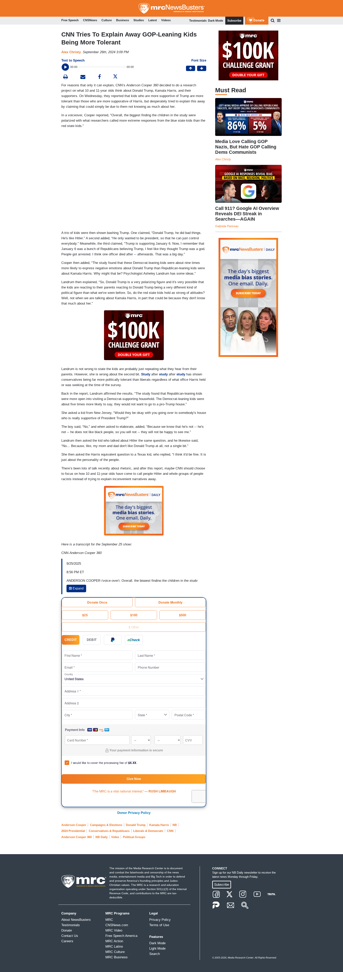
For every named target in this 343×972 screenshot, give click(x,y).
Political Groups (134, 837)
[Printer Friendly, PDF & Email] (82, 77)
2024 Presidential (73, 831)
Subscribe (234, 20)
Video (115, 837)
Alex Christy (71, 52)
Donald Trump (135, 825)
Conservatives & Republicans (109, 831)
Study (145, 374)
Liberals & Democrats (148, 831)
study (163, 374)
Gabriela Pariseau (226, 226)
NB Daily (101, 837)
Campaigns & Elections (106, 825)
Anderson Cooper (73, 825)
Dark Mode (215, 20)
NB (174, 825)
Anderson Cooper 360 (76, 837)
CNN (170, 831)
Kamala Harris (159, 825)
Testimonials (198, 20)
